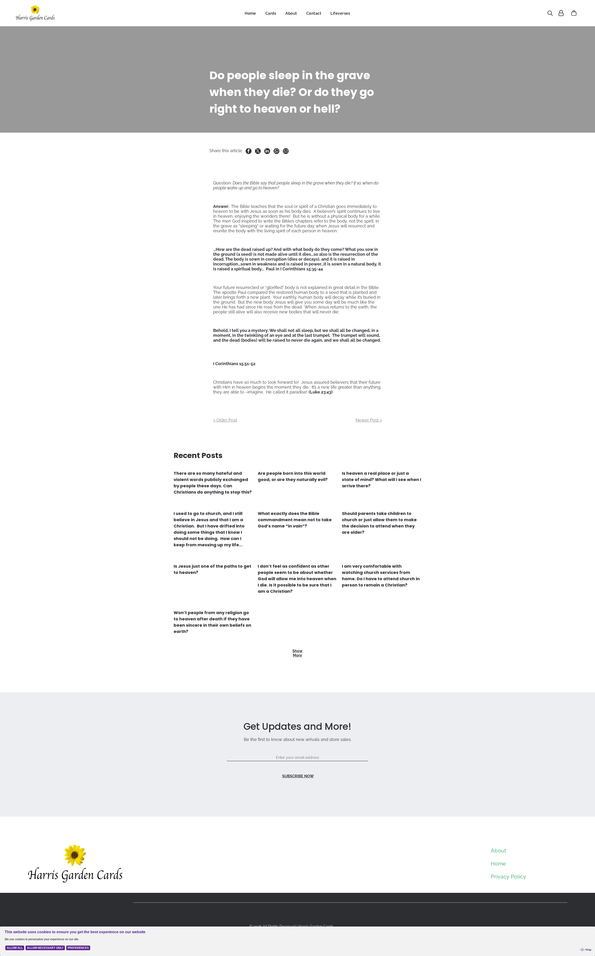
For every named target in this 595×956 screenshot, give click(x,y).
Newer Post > (369, 420)
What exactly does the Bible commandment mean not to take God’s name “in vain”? (295, 520)
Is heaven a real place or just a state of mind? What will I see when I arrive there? (381, 479)
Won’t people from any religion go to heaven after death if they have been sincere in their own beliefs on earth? (212, 622)
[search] (550, 13)
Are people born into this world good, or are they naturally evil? (293, 476)
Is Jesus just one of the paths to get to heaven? (212, 569)
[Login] (561, 13)
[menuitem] (250, 13)
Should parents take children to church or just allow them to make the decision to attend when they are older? (379, 523)
